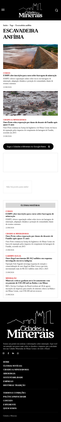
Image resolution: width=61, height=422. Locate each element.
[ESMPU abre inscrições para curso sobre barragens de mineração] (30, 56)
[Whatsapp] (18, 353)
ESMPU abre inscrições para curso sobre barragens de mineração (30, 75)
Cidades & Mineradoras (14, 120)
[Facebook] (8, 353)
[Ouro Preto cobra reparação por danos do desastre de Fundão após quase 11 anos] (30, 103)
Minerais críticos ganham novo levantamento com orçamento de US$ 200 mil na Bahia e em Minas (28, 281)
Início (5, 25)
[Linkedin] (13, 353)
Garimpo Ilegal (13, 256)
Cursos (6, 73)
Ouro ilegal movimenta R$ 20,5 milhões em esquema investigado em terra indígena (29, 259)
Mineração (11, 278)
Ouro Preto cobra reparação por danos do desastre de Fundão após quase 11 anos (30, 123)
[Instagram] (3, 353)
